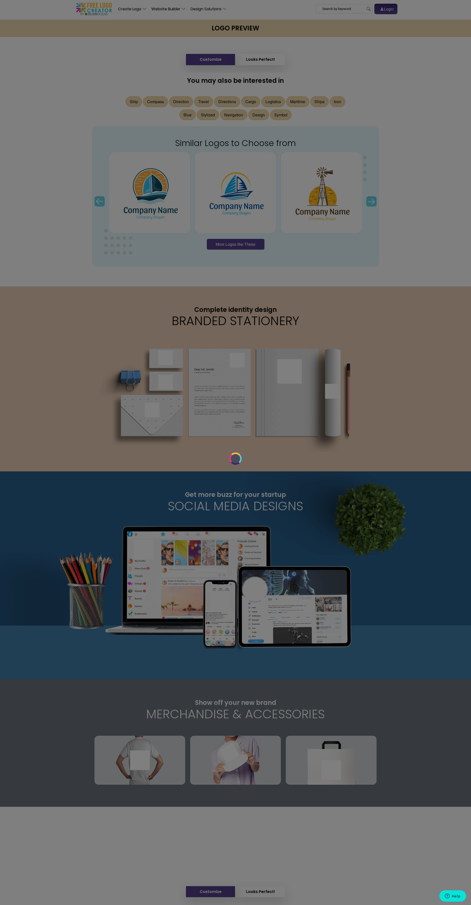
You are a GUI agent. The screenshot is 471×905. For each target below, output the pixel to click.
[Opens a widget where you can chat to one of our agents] (452, 896)
